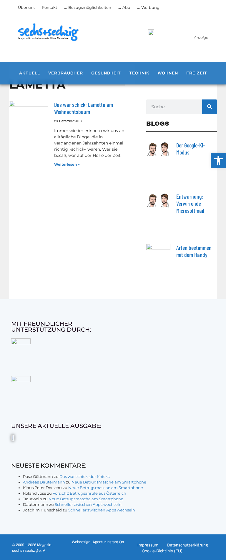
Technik (139, 73)
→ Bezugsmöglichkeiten (87, 7)
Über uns (26, 7)
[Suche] (209, 106)
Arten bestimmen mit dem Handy (194, 251)
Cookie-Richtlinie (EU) (162, 551)
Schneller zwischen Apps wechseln (88, 504)
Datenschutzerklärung (187, 545)
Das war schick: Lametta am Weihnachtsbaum (83, 108)
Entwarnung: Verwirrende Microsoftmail (190, 203)
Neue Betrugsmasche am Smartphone (109, 482)
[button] (218, 160)
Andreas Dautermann (44, 482)
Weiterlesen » (67, 164)
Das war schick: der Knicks (84, 476)
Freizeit (196, 73)
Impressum (147, 545)
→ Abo (124, 7)
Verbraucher (65, 73)
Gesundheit (106, 73)
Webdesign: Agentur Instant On (98, 542)
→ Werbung (148, 7)
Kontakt (49, 7)
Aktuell (29, 73)
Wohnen (168, 73)
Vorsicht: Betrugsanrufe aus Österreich (89, 493)
